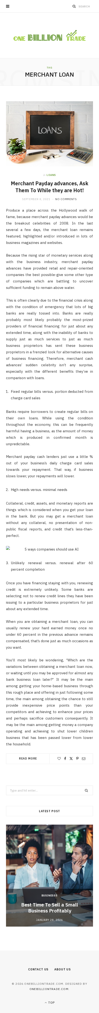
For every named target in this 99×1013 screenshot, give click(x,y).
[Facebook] (65, 758)
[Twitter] (71, 758)
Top (51, 1003)
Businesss (50, 895)
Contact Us (38, 969)
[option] (49, 876)
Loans (51, 175)
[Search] (74, 6)
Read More (28, 758)
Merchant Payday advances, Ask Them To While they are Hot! (49, 187)
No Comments (66, 199)
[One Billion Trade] (49, 35)
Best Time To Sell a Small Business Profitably (49, 907)
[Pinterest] (77, 758)
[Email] (83, 758)
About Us (62, 969)
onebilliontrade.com (49, 989)
